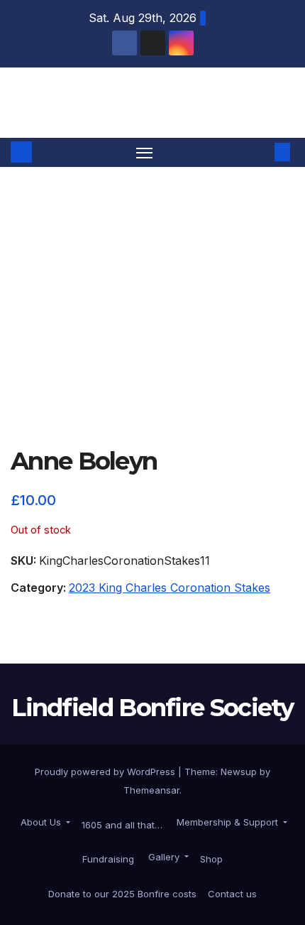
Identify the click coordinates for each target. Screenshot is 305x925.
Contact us (232, 893)
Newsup (239, 771)
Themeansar (151, 790)
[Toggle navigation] (144, 153)
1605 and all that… (122, 825)
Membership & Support (227, 822)
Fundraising (108, 859)
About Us (41, 822)
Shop (211, 859)
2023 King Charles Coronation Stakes (169, 587)
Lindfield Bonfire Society (152, 102)
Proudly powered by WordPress (106, 771)
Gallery (163, 856)
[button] (261, 152)
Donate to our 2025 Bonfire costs (122, 893)
